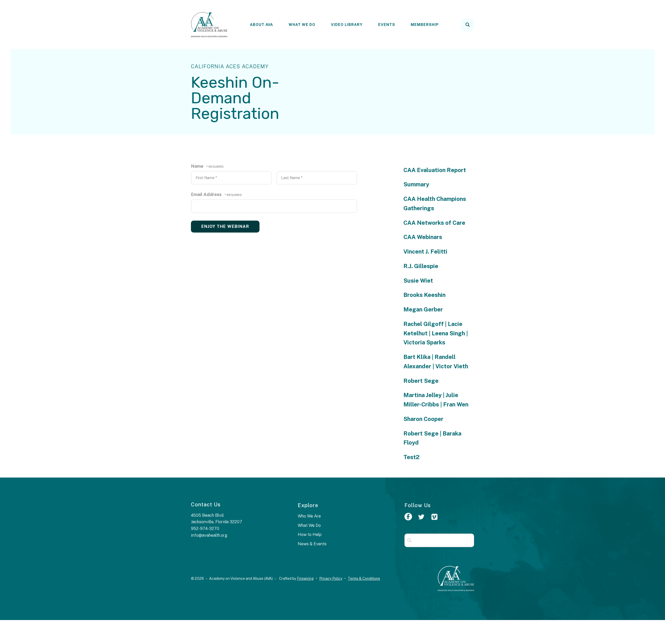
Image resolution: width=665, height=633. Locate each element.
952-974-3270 (205, 528)
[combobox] (474, 24)
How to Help (310, 534)
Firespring (305, 578)
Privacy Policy (330, 578)
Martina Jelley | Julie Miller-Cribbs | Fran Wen (435, 400)
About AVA (261, 25)
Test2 (411, 457)
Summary (416, 184)
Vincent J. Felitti (425, 251)
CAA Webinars (422, 237)
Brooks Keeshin (424, 294)
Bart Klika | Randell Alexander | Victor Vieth (435, 361)
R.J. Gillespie (420, 266)
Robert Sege (420, 380)
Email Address (207, 194)
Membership (425, 25)
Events (386, 25)
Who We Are (309, 516)
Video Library (347, 25)
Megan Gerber (423, 309)
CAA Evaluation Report (434, 170)
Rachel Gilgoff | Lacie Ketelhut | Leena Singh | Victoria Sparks (435, 333)
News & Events (312, 543)
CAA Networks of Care (434, 222)
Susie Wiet (418, 280)
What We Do (302, 25)
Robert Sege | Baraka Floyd (432, 438)
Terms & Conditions (364, 578)
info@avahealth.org (209, 535)
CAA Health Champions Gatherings (434, 203)
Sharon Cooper (423, 419)
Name (197, 166)
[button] (467, 24)
